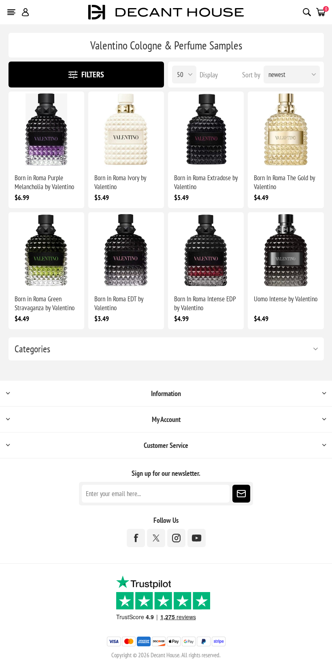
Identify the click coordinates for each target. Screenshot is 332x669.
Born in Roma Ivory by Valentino (120, 182)
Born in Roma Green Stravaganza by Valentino (44, 303)
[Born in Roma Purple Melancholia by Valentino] (46, 129)
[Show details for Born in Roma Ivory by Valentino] (126, 129)
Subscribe (241, 494)
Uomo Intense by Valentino (285, 298)
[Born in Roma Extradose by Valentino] (206, 129)
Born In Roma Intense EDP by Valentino (205, 303)
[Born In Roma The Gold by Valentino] (285, 129)
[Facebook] (136, 538)
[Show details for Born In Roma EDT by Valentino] (126, 250)
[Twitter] (156, 538)
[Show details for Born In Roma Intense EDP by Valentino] (206, 250)
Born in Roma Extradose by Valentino (206, 182)
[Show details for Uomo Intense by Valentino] (285, 250)
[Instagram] (176, 538)
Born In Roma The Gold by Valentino (284, 182)
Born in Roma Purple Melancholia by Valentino (44, 182)
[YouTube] (196, 538)
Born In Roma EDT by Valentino (118, 303)
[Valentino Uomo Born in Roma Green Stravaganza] (46, 250)
